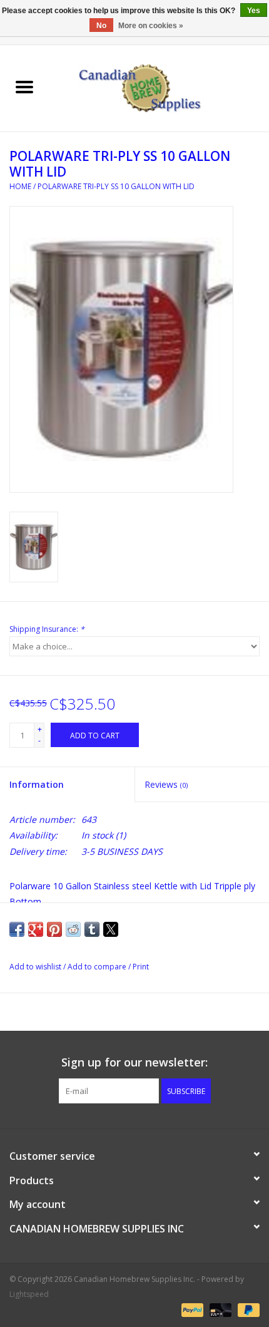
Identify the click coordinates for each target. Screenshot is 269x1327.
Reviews (166, 784)
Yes (253, 10)
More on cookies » (150, 25)
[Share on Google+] (35, 929)
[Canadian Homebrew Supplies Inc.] (158, 87)
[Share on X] (110, 929)
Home (20, 186)
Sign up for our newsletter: (134, 1062)
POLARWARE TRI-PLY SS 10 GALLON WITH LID (116, 186)
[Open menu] (24, 86)
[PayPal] (191, 1309)
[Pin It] (54, 929)
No (101, 25)
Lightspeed (29, 1294)
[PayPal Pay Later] (246, 1309)
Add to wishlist (36, 966)
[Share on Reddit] (73, 929)
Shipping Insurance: (46, 629)
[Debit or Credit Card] (219, 1309)
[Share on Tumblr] (91, 929)
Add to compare (98, 966)
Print (141, 966)
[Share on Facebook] (16, 929)
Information (36, 784)
